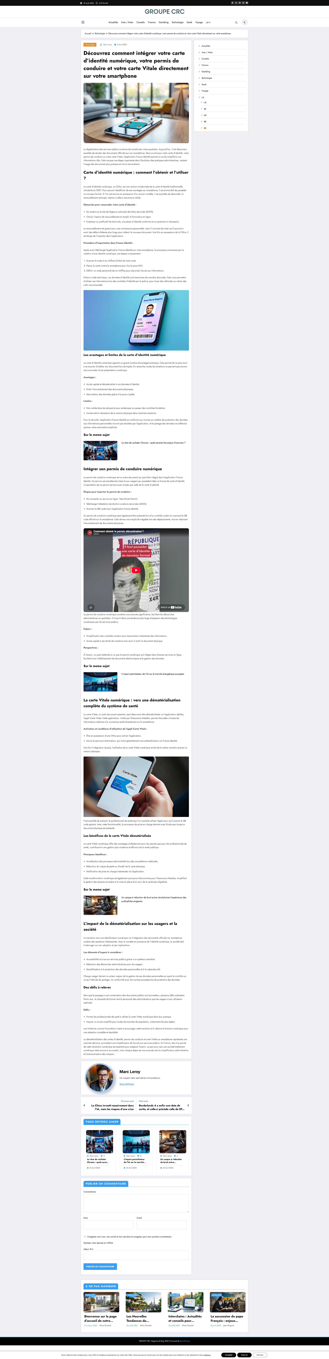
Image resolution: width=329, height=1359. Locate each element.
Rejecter (244, 1355)
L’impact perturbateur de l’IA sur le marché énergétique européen (152, 674)
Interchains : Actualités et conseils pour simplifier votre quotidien (185, 1318)
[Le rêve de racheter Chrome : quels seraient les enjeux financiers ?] (100, 450)
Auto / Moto (127, 22)
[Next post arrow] (188, 1105)
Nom (86, 1217)
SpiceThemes (185, 1341)
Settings (260, 1355)
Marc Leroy (107, 44)
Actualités (113, 22)
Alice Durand (105, 1325)
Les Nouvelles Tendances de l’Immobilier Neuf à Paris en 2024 (140, 1318)
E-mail (139, 1217)
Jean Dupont (228, 1325)
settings (207, 1355)
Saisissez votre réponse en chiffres (98, 1242)
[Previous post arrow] (84, 1105)
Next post (143, 1101)
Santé (189, 22)
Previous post (127, 1101)
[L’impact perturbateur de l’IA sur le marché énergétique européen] (100, 681)
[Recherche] (236, 22)
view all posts (127, 1084)
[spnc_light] (244, 22)
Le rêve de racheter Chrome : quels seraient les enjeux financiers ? (153, 442)
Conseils (140, 22)
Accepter (228, 1355)
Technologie (177, 22)
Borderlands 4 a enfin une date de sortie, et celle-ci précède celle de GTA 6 (161, 1107)
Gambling (163, 22)
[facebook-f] (232, 2)
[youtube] (246, 2)
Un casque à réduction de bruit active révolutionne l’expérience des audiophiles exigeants (171, 1161)
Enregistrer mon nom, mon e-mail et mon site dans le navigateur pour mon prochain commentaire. (129, 1236)
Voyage (199, 22)
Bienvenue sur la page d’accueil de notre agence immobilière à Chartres (100, 1318)
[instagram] (243, 2)
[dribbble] (239, 2)
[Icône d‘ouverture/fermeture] (83, 22)
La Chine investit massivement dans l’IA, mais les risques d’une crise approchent (112, 1107)
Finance (152, 22)
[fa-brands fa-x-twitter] (236, 2)
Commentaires (90, 1191)
